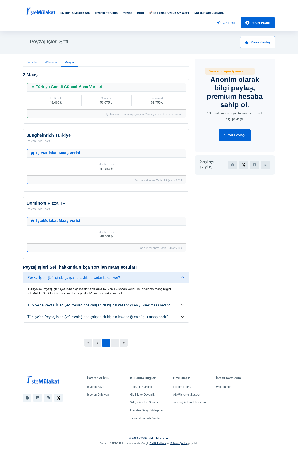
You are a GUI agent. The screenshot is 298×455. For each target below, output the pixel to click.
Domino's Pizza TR (46, 203)
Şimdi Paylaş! (234, 135)
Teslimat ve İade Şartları (145, 418)
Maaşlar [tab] (70, 62)
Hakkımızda (223, 386)
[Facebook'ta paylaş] (232, 165)
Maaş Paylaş (260, 42)
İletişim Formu (182, 386)
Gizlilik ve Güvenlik (142, 394)
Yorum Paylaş (260, 22)
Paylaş (127, 12)
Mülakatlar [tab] (51, 62)
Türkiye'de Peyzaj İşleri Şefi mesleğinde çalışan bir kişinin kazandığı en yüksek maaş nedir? (98, 305)
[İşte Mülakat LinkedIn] (37, 398)
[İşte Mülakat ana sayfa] (40, 11)
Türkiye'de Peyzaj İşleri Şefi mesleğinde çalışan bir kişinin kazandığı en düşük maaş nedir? (97, 317)
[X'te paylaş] (243, 165)
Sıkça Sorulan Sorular (144, 402)
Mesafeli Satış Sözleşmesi (147, 410)
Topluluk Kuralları (141, 386)
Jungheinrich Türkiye (49, 135)
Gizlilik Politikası (158, 443)
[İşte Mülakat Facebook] (27, 398)
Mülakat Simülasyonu (209, 12)
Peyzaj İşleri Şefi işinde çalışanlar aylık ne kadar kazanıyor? (73, 277)
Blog (140, 12)
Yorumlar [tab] (32, 62)
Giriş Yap (229, 22)
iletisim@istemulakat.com (189, 402)
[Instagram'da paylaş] (265, 165)
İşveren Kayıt (95, 386)
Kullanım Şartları (179, 443)
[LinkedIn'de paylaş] (254, 165)
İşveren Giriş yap (98, 394)
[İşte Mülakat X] (58, 398)
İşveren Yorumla (106, 12)
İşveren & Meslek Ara (75, 12)
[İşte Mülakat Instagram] (48, 398)
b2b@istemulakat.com (187, 394)
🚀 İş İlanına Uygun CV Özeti (169, 12)
